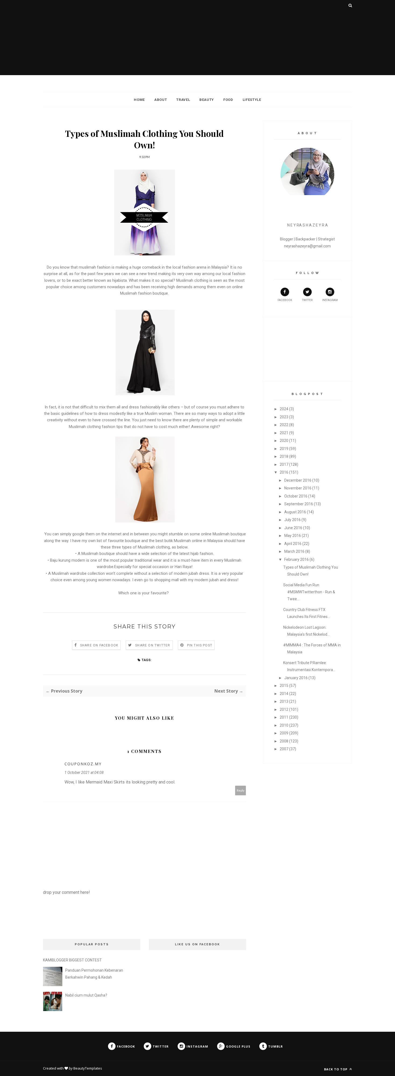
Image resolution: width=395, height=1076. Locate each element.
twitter (307, 300)
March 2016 (294, 551)
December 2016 (297, 480)
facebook (285, 300)
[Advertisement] (197, 37)
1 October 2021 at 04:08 (84, 772)
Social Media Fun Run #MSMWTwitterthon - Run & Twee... (309, 592)
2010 (284, 725)
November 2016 (297, 488)
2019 (284, 448)
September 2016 (298, 504)
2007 (284, 749)
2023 (284, 417)
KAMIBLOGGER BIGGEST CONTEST (72, 960)
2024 (284, 409)
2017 (284, 464)
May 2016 (292, 535)
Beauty (206, 100)
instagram (330, 300)
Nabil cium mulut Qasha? (86, 995)
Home (139, 100)
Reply (241, 790)
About (160, 100)
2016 (284, 472)
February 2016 (296, 559)
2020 (284, 440)
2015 (284, 685)
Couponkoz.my (83, 763)
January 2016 (296, 678)
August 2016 (295, 512)
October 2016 (295, 496)
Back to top (336, 1069)
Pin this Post (200, 645)
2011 (284, 717)
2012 (284, 709)
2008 (284, 741)
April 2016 (292, 543)
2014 (284, 693)
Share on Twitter (152, 645)
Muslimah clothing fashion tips (96, 426)
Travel (183, 100)
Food (228, 100)
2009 (284, 733)
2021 (284, 433)
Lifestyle (252, 100)
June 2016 (293, 528)
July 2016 (292, 520)
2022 (284, 425)
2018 (284, 456)
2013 (284, 701)
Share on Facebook (99, 645)
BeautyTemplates (87, 1068)
